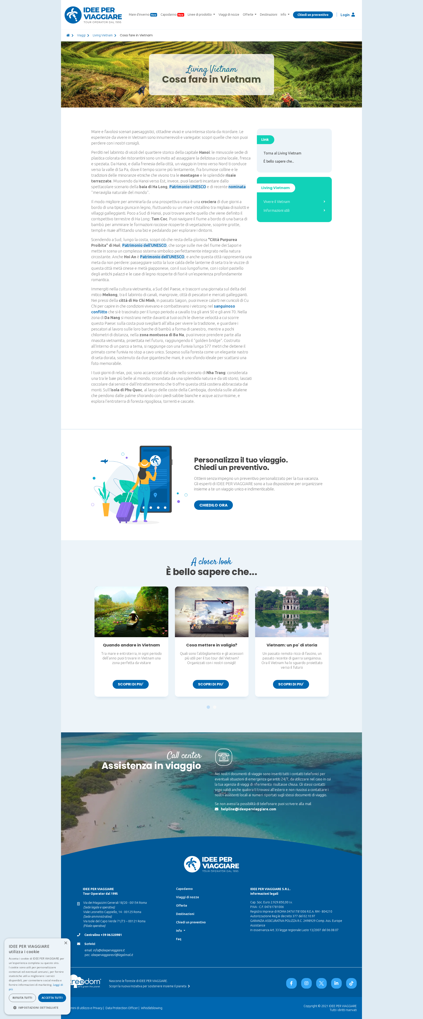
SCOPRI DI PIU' (130, 684)
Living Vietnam (103, 35)
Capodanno (172, 14)
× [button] (65, 943)
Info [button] (284, 14)
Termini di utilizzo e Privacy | (85, 1008)
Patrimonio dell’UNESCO (144, 245)
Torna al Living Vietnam (282, 153)
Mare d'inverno (142, 14)
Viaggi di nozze (229, 14)
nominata (237, 186)
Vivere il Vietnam (276, 202)
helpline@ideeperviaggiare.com (248, 809)
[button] (208, 705)
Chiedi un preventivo (312, 15)
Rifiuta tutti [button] (22, 998)
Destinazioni (268, 14)
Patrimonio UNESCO (187, 186)
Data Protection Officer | (122, 1008)
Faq (178, 939)
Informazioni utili (276, 210)
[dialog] (37, 976)
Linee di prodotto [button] (200, 14)
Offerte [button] (248, 14)
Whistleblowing (151, 1008)
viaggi (81, 35)
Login (346, 15)
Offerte (181, 905)
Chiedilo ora (213, 505)
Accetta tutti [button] (52, 998)
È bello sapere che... (278, 161)
